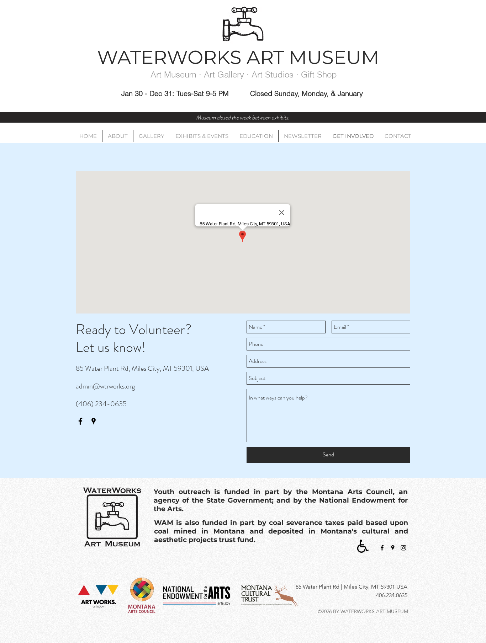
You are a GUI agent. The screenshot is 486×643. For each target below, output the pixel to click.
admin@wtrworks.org (105, 386)
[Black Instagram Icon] (403, 547)
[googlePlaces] (93, 421)
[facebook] (80, 421)
